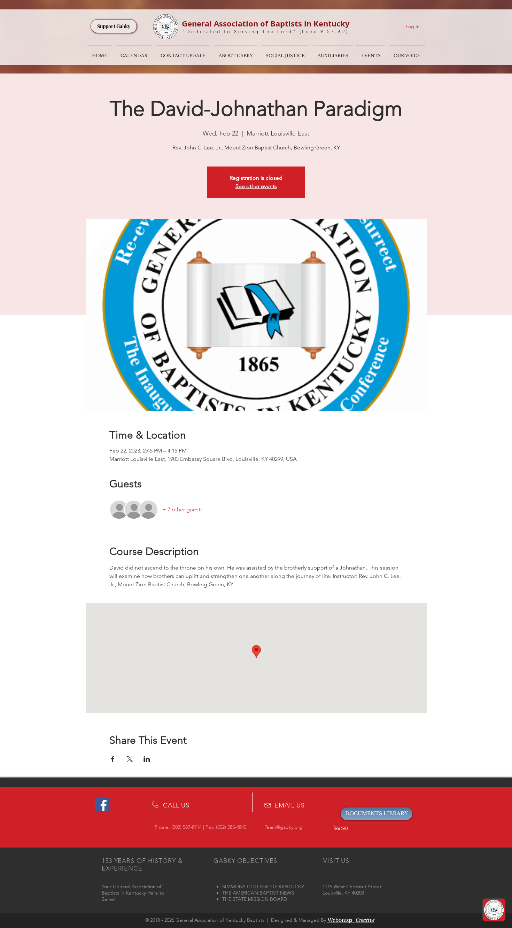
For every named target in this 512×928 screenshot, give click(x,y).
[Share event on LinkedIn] (146, 759)
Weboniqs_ (350, 920)
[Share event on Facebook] (112, 759)
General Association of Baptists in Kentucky (266, 23)
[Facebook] (102, 804)
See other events (256, 186)
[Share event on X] (129, 759)
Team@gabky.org (283, 827)
